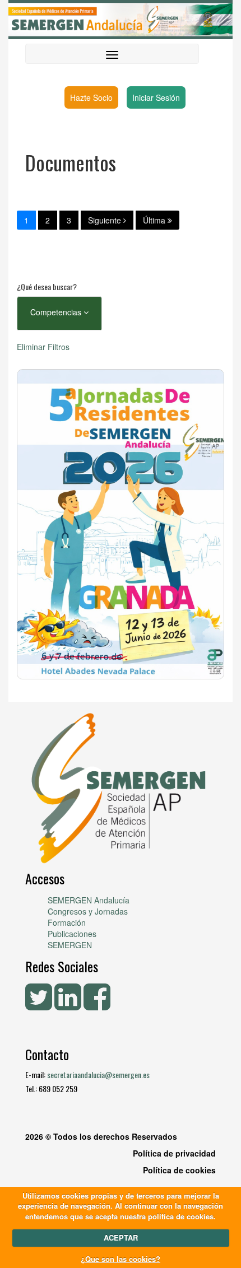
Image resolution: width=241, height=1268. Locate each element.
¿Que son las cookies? (120, 1258)
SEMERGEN (70, 944)
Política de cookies (179, 1170)
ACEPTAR (121, 1237)
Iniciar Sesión (156, 97)
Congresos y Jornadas (88, 911)
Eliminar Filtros (43, 346)
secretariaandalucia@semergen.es (98, 1074)
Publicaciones (72, 933)
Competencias (57, 312)
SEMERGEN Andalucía (88, 900)
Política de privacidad (174, 1153)
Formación (67, 922)
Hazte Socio (91, 97)
